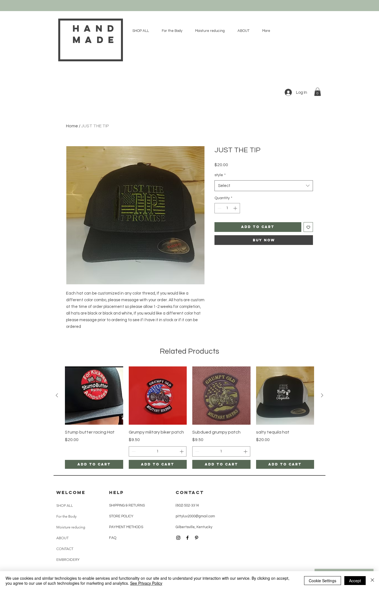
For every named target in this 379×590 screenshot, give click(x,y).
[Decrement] (218, 208)
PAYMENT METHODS (126, 527)
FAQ (112, 538)
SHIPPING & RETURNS (127, 505)
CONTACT (64, 549)
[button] (317, 92)
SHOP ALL (64, 505)
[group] (189, 417)
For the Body (66, 516)
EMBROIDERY (67, 560)
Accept (355, 580)
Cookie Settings (322, 580)
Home (72, 126)
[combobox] (263, 185)
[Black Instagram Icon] (178, 537)
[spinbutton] (227, 208)
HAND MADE (95, 34)
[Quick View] (94, 395)
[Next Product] (322, 395)
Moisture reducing (70, 527)
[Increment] (235, 208)
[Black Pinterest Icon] (196, 537)
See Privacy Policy (146, 583)
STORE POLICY (121, 516)
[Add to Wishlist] (308, 227)
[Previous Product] (57, 395)
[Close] (372, 581)
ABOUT (62, 538)
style (220, 175)
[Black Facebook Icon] (187, 537)
